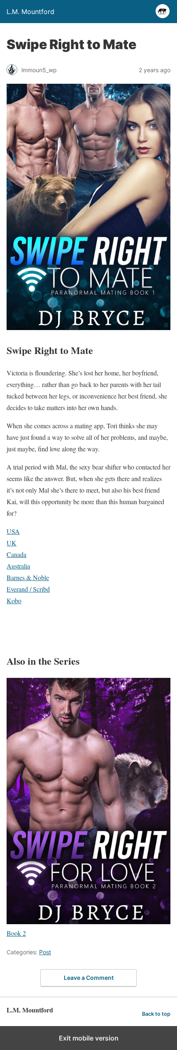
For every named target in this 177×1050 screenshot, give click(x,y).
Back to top (156, 1014)
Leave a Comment (89, 977)
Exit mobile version (89, 1038)
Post (45, 952)
